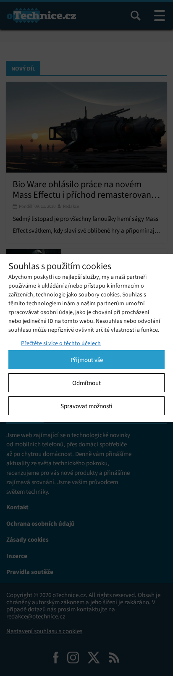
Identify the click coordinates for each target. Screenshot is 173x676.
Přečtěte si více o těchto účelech (61, 343)
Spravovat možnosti (86, 406)
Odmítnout (86, 383)
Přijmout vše (87, 360)
